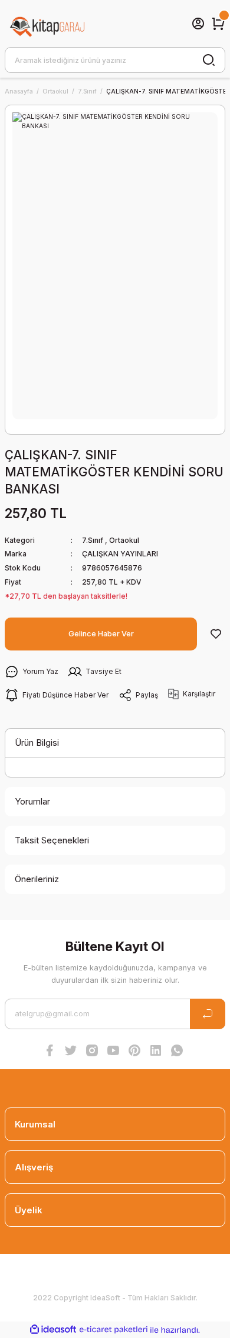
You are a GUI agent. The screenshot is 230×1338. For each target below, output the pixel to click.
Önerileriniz (37, 879)
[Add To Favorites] (215, 634)
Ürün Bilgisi (37, 742)
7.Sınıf (92, 540)
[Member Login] (198, 23)
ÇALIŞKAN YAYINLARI (120, 553)
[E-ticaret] (113, 1329)
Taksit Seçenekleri (52, 840)
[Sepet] (218, 23)
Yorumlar (32, 801)
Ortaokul (124, 540)
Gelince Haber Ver (101, 633)
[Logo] (48, 23)
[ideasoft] (53, 1329)
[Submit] (207, 1014)
